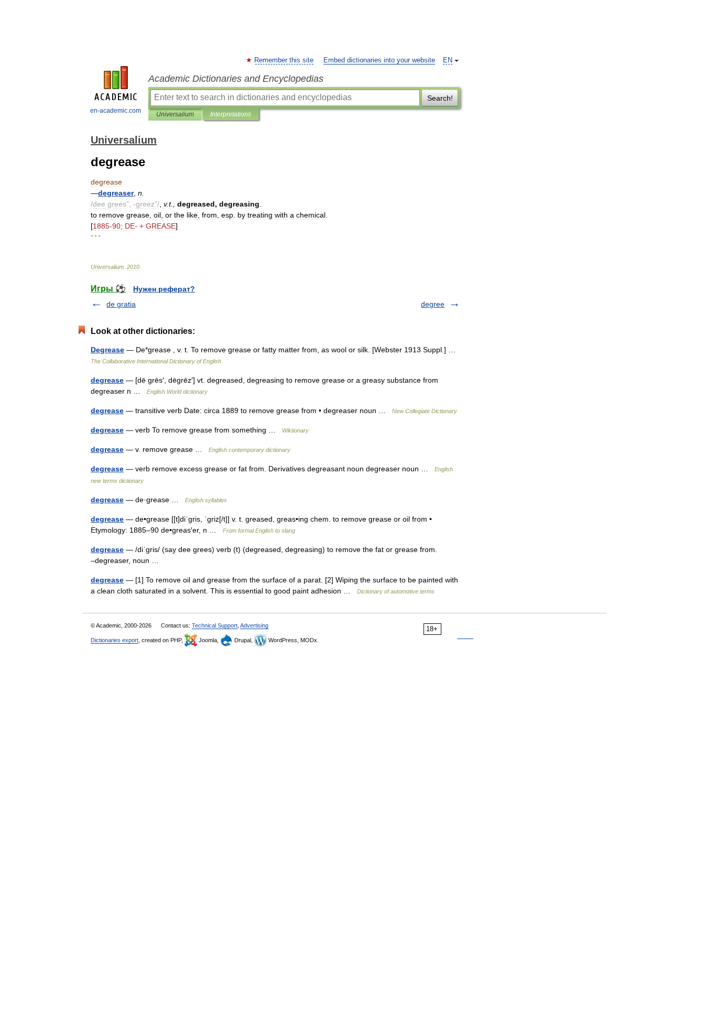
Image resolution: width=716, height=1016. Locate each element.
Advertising (254, 625)
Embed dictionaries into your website (379, 60)
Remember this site (284, 60)
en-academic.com (115, 110)
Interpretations (230, 114)
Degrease (107, 349)
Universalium (175, 114)
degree (432, 304)
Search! (440, 98)
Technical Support (214, 625)
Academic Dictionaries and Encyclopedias (235, 78)
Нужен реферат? (164, 289)
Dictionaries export (114, 640)
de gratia (121, 304)
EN (447, 60)
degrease (107, 380)
